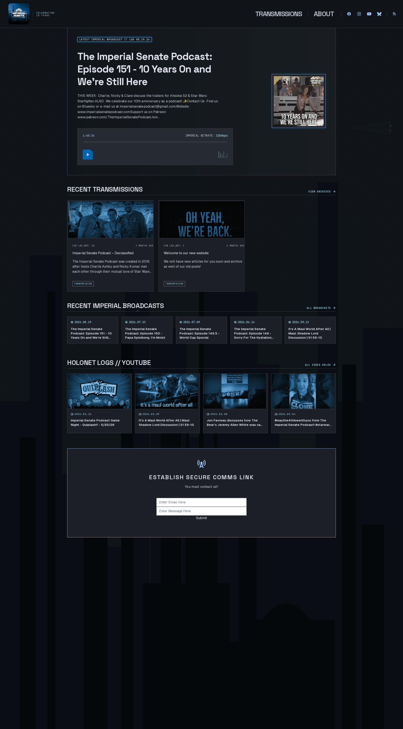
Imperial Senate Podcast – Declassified (102, 253)
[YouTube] (369, 14)
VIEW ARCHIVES (322, 191)
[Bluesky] (379, 14)
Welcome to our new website (186, 253)
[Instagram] (359, 14)
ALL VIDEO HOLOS (320, 365)
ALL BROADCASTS (321, 308)
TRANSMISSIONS (278, 14)
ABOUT (324, 14)
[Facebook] (349, 14)
